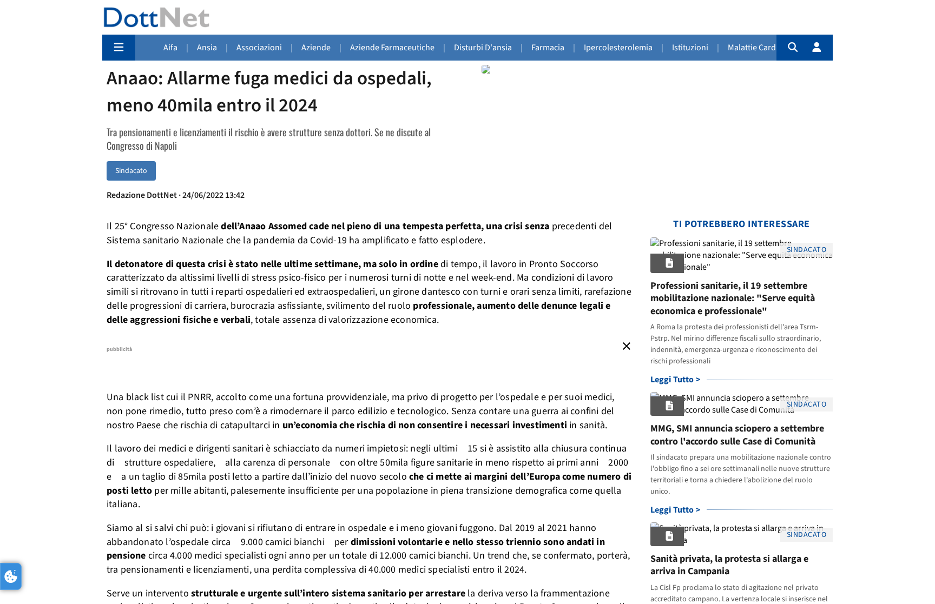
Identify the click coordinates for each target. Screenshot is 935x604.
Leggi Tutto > (675, 380)
